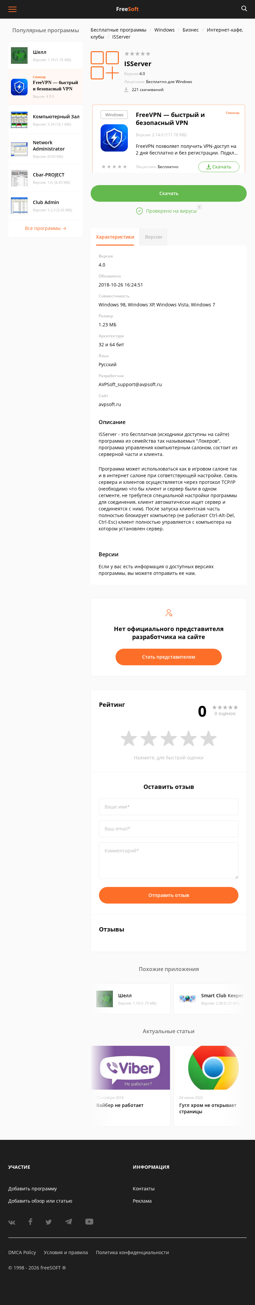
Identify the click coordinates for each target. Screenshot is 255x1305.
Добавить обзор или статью (40, 1201)
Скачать (168, 193)
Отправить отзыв (168, 895)
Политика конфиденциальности (132, 1252)
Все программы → (45, 228)
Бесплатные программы (118, 30)
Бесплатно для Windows (169, 81)
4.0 (134, 73)
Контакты (144, 1188)
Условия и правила (66, 1252)
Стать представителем (168, 657)
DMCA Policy (22, 1252)
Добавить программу (32, 1188)
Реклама (142, 1201)
